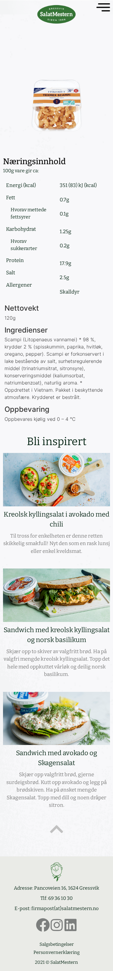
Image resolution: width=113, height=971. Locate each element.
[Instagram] (57, 925)
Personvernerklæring (56, 952)
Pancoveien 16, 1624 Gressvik (66, 888)
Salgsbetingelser (56, 944)
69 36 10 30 (60, 898)
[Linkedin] (70, 925)
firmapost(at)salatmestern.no (65, 908)
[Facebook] (43, 925)
